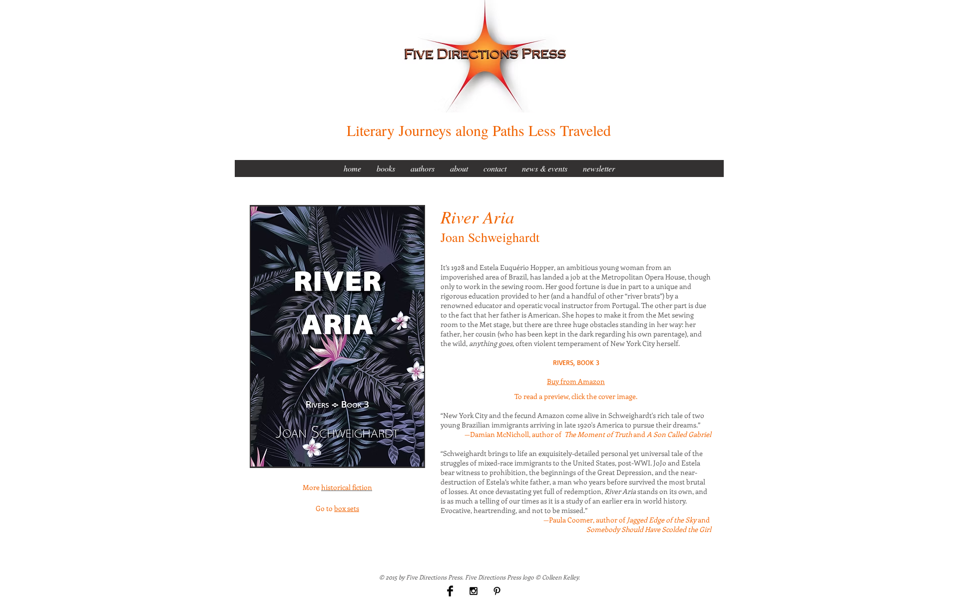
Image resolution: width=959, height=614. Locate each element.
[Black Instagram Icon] (473, 591)
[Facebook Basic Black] (450, 591)
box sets (346, 508)
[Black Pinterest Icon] (496, 591)
